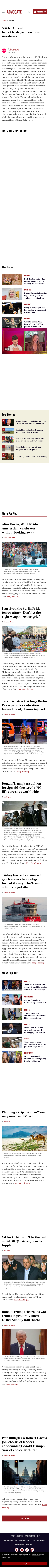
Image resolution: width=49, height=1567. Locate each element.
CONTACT (12, 1536)
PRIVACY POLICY (24, 1540)
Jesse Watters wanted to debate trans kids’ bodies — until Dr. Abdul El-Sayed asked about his (35, 988)
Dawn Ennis (7, 1122)
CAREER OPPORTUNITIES (32, 1536)
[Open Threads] (27, 1550)
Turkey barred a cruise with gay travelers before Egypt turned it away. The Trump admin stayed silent (22, 881)
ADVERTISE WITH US (10, 1540)
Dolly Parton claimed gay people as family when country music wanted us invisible (35, 282)
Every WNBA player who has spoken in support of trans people (35, 310)
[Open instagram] (32, 1550)
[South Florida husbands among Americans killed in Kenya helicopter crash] (8, 431)
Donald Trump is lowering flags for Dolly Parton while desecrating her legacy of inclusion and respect (35, 298)
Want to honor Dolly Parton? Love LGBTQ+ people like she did (34, 324)
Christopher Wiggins (9, 715)
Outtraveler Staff (14, 49)
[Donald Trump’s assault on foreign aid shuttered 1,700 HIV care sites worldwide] (24, 813)
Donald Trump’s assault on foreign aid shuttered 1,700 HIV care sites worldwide (22, 787)
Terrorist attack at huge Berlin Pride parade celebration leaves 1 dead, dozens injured (24, 705)
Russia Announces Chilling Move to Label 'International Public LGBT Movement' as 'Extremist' (31, 423)
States (27, 1039)
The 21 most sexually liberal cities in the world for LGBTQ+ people (30, 439)
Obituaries (28, 997)
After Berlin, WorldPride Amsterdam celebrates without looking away (20, 528)
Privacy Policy (36, 1555)
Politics (27, 290)
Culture (27, 304)
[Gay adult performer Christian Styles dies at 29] (12, 999)
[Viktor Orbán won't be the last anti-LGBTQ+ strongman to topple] (24, 1267)
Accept (24, 1564)
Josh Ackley (7, 1251)
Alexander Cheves (9, 622)
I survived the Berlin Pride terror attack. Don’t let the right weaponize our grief (21, 612)
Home (4, 20)
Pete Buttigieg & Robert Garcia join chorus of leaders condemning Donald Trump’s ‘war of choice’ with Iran (24, 1444)
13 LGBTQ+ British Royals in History (31, 456)
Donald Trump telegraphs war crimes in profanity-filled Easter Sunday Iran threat (24, 1315)
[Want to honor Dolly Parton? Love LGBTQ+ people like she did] (12, 322)
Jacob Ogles (7, 797)
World (11, 20)
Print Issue (28, 1053)
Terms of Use (6, 1557)
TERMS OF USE (19, 1544)
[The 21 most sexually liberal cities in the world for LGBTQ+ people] (8, 439)
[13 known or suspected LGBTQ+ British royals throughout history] (8, 456)
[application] (24, 341)
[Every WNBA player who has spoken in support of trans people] (12, 308)
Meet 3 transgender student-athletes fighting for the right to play (35, 1058)
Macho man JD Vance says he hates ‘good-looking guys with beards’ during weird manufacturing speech (35, 1032)
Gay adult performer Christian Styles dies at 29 (35, 1001)
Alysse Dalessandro (9, 538)
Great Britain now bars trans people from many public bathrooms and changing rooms (30, 449)
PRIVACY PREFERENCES (38, 1540)
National (27, 981)
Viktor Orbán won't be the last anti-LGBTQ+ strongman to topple (24, 1241)
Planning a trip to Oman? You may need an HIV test (23, 1114)
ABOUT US (20, 1536)
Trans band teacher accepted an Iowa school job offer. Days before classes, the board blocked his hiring (35, 1047)
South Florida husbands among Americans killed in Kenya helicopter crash (29, 432)
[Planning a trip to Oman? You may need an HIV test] (24, 1138)
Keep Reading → (14, 596)
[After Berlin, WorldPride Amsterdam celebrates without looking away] (24, 554)
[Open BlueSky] (22, 1550)
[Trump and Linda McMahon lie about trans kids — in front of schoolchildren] (12, 1014)
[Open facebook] (17, 1550)
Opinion (27, 276)
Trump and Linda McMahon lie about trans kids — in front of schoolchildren (35, 1017)
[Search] (29, 11)
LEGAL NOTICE (30, 1544)
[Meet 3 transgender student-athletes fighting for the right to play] (12, 1057)
